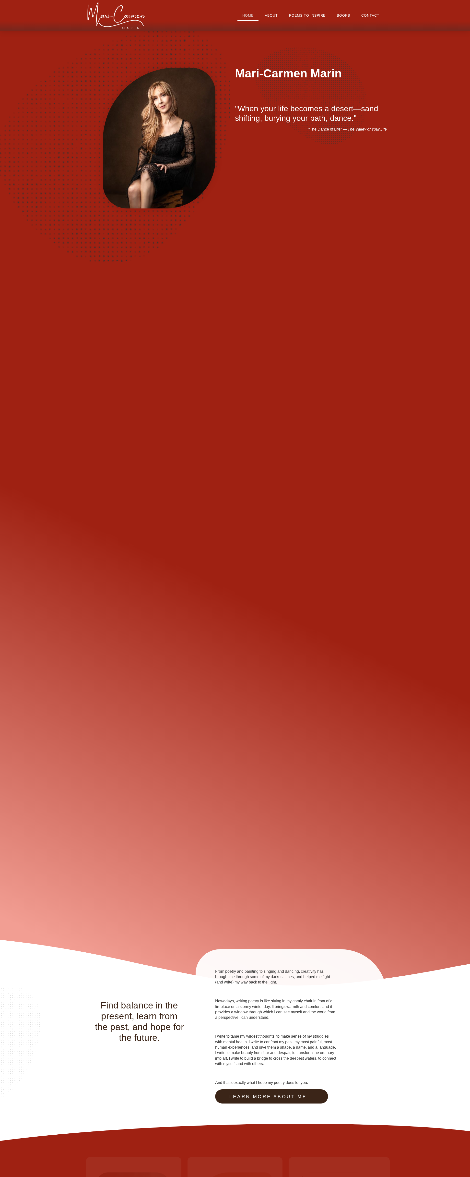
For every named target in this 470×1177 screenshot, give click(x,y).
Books (343, 15)
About (271, 15)
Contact (370, 15)
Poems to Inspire (307, 15)
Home (248, 15)
